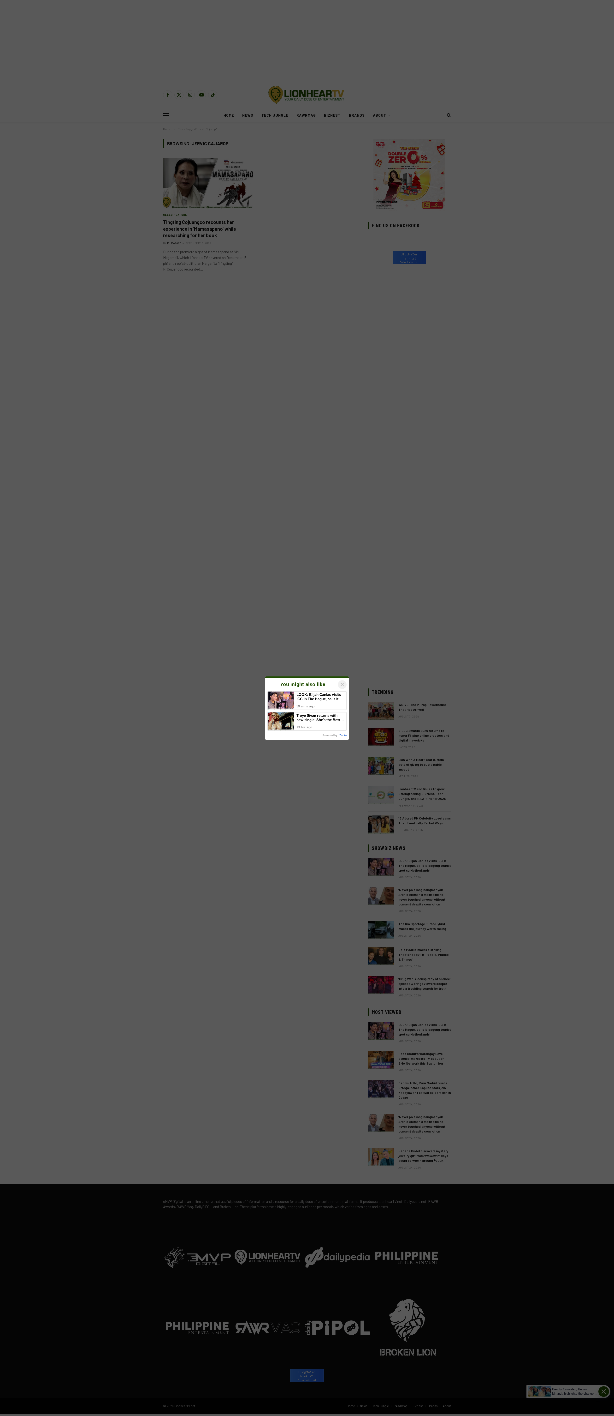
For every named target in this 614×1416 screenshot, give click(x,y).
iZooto (343, 735)
